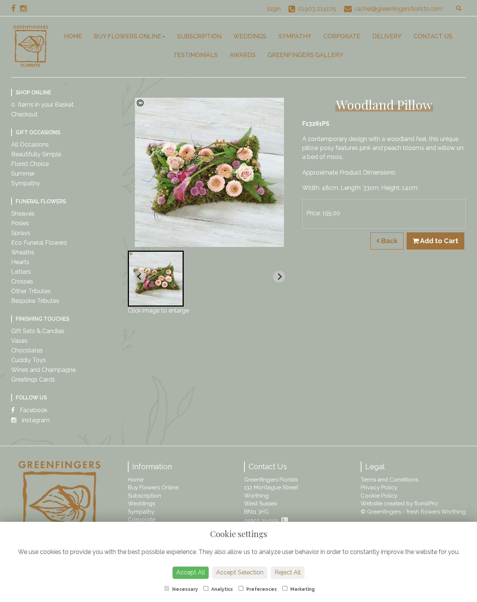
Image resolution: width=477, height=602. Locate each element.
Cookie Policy (379, 495)
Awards (243, 55)
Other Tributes (31, 291)
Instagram (35, 420)
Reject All (288, 572)
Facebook (32, 410)
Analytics (221, 589)
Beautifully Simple (36, 154)
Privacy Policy (379, 487)
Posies (20, 223)
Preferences (261, 589)
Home (73, 36)
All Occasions (30, 144)
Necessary (184, 589)
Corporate (341, 36)
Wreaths (22, 252)
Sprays (20, 232)
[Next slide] (279, 277)
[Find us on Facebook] (15, 8)
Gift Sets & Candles (37, 331)
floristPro (426, 503)
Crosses (22, 281)
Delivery (387, 36)
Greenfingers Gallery (305, 55)
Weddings (249, 36)
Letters (21, 271)
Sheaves (23, 213)
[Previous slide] (140, 277)
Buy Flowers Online (127, 36)
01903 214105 (262, 520)
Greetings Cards (33, 379)
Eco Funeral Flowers (39, 242)
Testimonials (195, 55)
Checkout (24, 114)
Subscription (199, 36)
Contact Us (433, 36)
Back (389, 241)
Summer (23, 173)
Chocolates (27, 350)
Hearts (20, 262)
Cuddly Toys (28, 360)
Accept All (190, 572)
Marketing (302, 589)
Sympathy (295, 36)
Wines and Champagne (43, 369)
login (274, 8)
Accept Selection (239, 572)
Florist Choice (30, 163)
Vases (19, 340)
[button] (156, 279)
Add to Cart (438, 241)
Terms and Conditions (389, 479)
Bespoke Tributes (35, 300)
